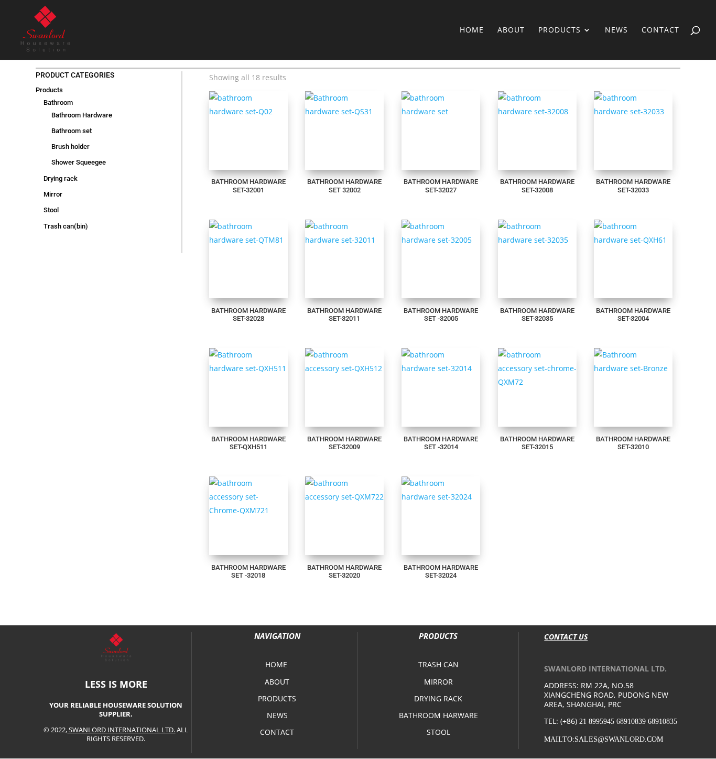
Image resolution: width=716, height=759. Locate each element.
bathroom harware (438, 715)
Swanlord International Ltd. (122, 729)
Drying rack (61, 178)
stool (438, 732)
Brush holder (70, 146)
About (511, 30)
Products (559, 30)
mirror (438, 682)
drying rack (438, 698)
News (616, 30)
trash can (438, 664)
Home (472, 30)
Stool (51, 210)
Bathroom (58, 102)
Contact (660, 30)
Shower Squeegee (78, 162)
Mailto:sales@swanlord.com (603, 739)
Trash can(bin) (66, 226)
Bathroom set (71, 131)
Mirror (53, 194)
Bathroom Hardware (81, 115)
